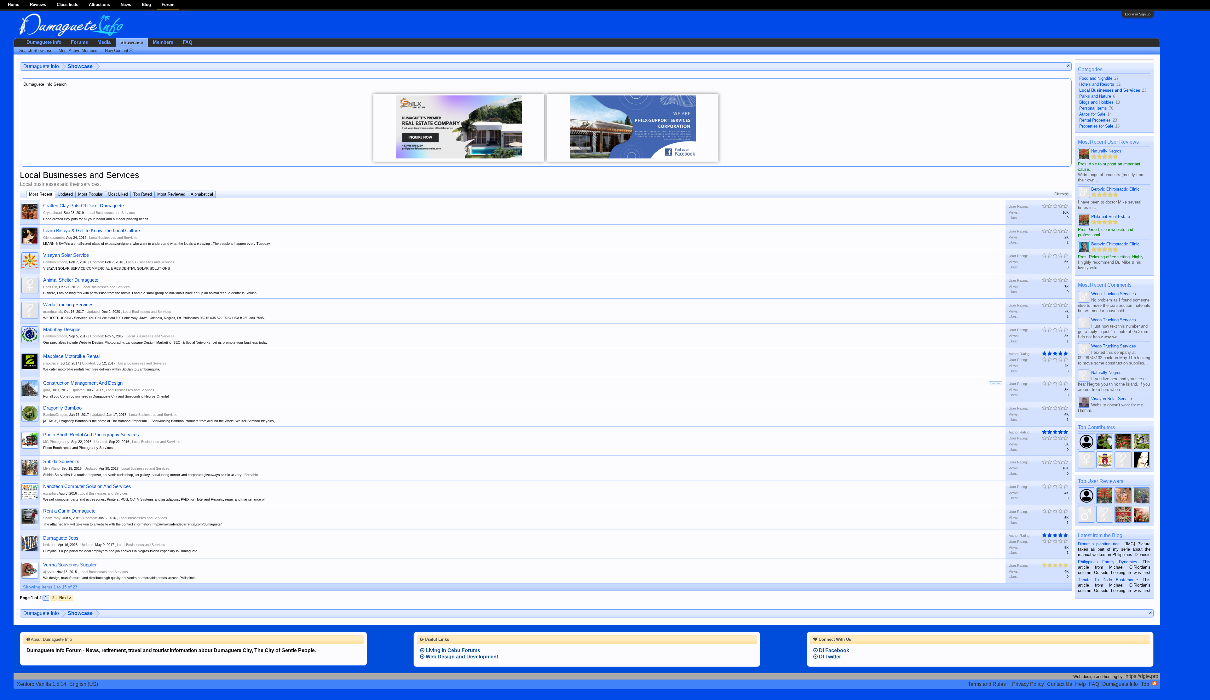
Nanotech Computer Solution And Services (87, 486)
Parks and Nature (1095, 96)
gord (46, 390)
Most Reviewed (171, 194)
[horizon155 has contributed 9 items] (1123, 441)
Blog (146, 4)
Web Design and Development (461, 656)
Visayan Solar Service (66, 255)
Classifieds (67, 4)
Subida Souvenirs (61, 461)
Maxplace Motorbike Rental (71, 356)
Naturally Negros (1106, 151)
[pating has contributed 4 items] (1123, 459)
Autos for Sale (1092, 114)
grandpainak (52, 311)
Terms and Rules (987, 684)
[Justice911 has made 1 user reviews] (1141, 514)
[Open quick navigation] (1068, 66)
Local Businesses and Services (111, 213)
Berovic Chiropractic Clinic (1115, 189)
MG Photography (56, 442)
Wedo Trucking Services (68, 304)
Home (13, 4)
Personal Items (1093, 108)
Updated (65, 194)
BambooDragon (55, 262)
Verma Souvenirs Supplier (70, 564)
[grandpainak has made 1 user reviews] (1104, 514)
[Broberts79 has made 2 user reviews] (1141, 495)
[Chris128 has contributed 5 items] (1086, 459)
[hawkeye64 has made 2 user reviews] (1086, 514)
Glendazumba (54, 237)
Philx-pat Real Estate (1110, 216)
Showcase (131, 42)
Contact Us (1059, 684)
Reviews (38, 4)
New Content (116, 50)
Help (1080, 684)
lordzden (49, 545)
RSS (1154, 683)
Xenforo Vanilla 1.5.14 (41, 684)
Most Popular (90, 194)
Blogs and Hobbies (1096, 102)
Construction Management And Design (83, 383)
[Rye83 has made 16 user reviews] (1086, 495)
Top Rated (142, 194)
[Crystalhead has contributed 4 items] (1141, 459)
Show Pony (51, 518)
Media (104, 42)
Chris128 (50, 287)
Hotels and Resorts (1096, 84)
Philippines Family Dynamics (1107, 561)
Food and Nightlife (1095, 78)
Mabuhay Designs (62, 329)
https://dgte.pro (1142, 676)
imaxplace (51, 363)
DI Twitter (829, 656)
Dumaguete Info (43, 42)
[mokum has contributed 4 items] (1104, 459)
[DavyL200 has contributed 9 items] (1104, 441)
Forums (79, 42)
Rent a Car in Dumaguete (69, 511)
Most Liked (118, 194)
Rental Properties (1095, 120)
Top (1145, 684)
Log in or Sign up (1137, 14)
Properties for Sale (1096, 126)
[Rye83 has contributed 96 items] (1086, 441)
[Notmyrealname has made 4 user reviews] (1104, 495)
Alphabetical (202, 194)
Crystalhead (52, 213)
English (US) (83, 684)
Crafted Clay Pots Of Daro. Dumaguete (83, 205)
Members (163, 42)
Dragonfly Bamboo (62, 407)
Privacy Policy (1028, 684)
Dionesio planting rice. (1099, 544)
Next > (65, 597)
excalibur (50, 493)
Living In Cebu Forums (452, 650)
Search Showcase (35, 50)
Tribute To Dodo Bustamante (1108, 579)
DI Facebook (833, 650)
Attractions (99, 4)
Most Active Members (79, 50)
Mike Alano (51, 468)
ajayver (49, 572)
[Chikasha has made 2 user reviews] (1123, 495)
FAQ (188, 42)
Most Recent (40, 194)
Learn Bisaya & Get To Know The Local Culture (91, 230)
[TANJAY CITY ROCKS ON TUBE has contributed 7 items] (1141, 441)
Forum (168, 4)
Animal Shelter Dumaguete (70, 280)
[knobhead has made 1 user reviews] (1123, 514)
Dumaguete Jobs (60, 538)
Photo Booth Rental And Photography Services (91, 434)
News (126, 4)
